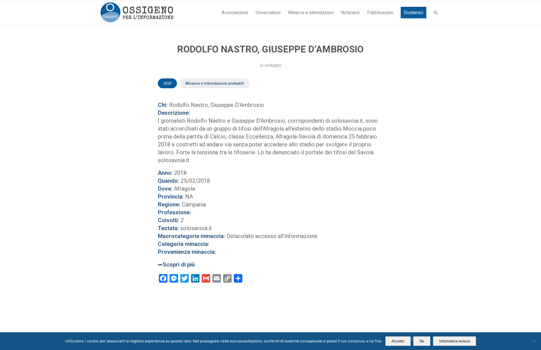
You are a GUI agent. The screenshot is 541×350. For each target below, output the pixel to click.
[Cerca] (435, 12)
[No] (534, 341)
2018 (167, 83)
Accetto (398, 341)
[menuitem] (235, 12)
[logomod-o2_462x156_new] (137, 12)
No (422, 341)
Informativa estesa (454, 341)
